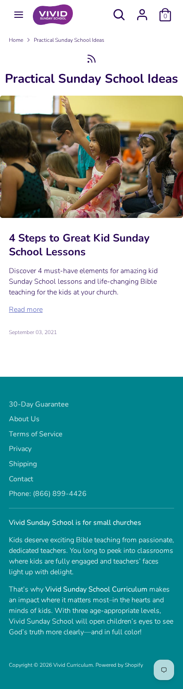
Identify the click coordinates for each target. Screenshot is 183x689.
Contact (21, 479)
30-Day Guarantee (39, 404)
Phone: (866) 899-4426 (48, 494)
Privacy (20, 449)
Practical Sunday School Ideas (69, 40)
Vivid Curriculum (73, 665)
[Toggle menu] (18, 14)
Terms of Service (36, 434)
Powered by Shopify (119, 665)
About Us (24, 419)
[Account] (142, 11)
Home (16, 40)
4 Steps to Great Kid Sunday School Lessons (79, 245)
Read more (26, 309)
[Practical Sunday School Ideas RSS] (91, 58)
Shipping (23, 464)
